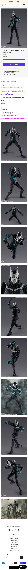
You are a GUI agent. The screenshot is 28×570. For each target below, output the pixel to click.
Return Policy (14, 542)
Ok (21, 557)
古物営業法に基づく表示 (14, 550)
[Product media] (14, 141)
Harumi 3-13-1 (15, 71)
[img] (9, 529)
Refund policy (14, 546)
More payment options (14, 68)
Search (14, 534)
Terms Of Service (14, 538)
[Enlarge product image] (14, 28)
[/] (5, 4)
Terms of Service (14, 544)
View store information (10, 74)
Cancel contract (14, 567)
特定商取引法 (14, 548)
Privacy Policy (14, 540)
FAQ (14, 536)
